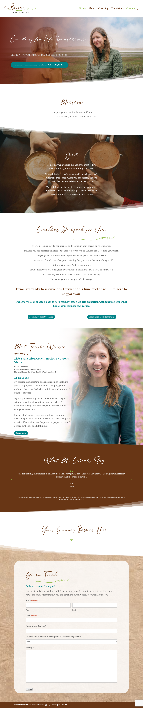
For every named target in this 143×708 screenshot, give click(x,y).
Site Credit (62, 705)
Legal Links (52, 705)
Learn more (21, 433)
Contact (130, 9)
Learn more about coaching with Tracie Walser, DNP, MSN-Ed (39, 65)
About (92, 9)
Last (74, 610)
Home (82, 9)
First (27, 610)
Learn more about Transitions (102, 317)
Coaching (103, 9)
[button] (11, 480)
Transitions (117, 9)
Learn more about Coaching (41, 317)
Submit (29, 689)
